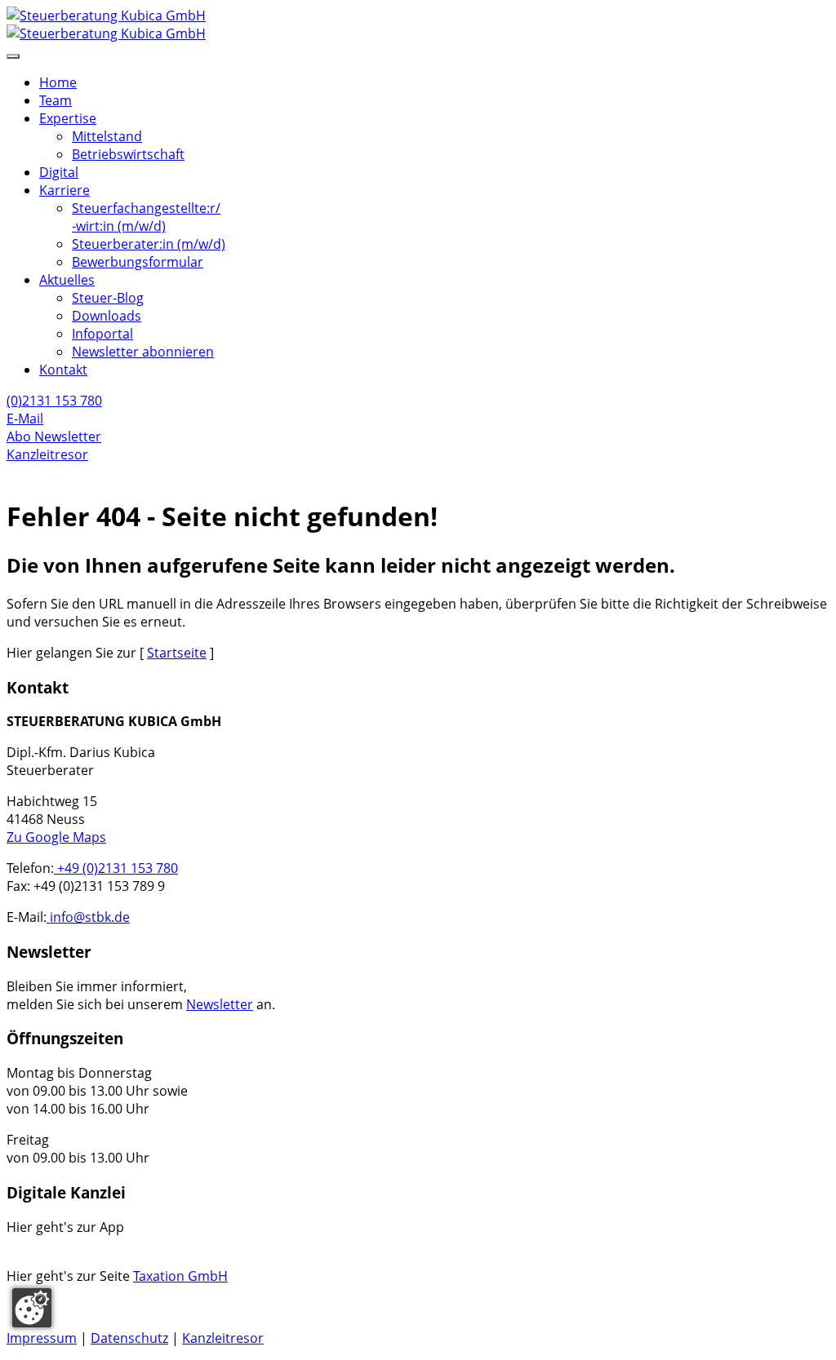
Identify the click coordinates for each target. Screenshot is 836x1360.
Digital (58, 172)
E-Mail (25, 418)
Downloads (106, 316)
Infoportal (102, 334)
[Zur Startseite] (418, 24)
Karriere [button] (64, 190)
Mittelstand (107, 136)
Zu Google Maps (56, 837)
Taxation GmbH (180, 1276)
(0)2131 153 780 (54, 401)
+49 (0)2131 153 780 (116, 868)
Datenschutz (129, 1338)
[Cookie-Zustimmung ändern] (31, 1307)
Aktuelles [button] (67, 280)
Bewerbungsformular (137, 262)
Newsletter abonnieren (143, 352)
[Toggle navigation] (13, 56)
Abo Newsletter (54, 436)
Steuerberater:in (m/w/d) (148, 244)
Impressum (42, 1338)
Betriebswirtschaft (128, 154)
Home (58, 82)
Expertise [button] (67, 118)
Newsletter (219, 1004)
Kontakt (63, 370)
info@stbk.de (88, 917)
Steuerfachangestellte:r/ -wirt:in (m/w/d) (146, 217)
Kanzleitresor (47, 454)
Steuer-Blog (108, 298)
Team (55, 100)
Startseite (177, 653)
